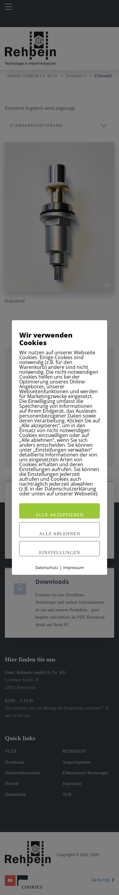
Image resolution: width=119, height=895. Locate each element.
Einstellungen (59, 552)
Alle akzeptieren (59, 514)
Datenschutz (46, 567)
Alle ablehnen (59, 533)
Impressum (73, 567)
